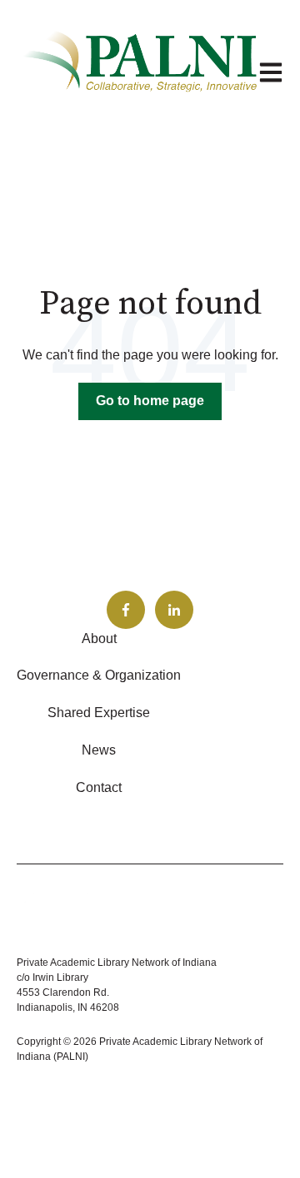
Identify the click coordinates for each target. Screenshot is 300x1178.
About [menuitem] (99, 638)
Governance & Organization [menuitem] (99, 675)
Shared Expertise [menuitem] (99, 712)
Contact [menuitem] (99, 787)
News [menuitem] (99, 750)
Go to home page (150, 400)
